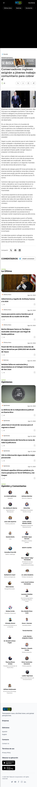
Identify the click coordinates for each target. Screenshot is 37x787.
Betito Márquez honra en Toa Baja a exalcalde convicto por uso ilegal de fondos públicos (15, 331)
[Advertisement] (18, 29)
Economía (29, 8)
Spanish (4, 731)
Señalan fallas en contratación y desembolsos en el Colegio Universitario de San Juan (17, 366)
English (4, 734)
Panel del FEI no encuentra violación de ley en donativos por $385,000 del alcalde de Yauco (18, 349)
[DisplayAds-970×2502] (18, 63)
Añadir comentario (28, 259)
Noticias (18, 8)
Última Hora (8, 8)
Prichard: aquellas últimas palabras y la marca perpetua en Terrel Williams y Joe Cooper (17, 472)
